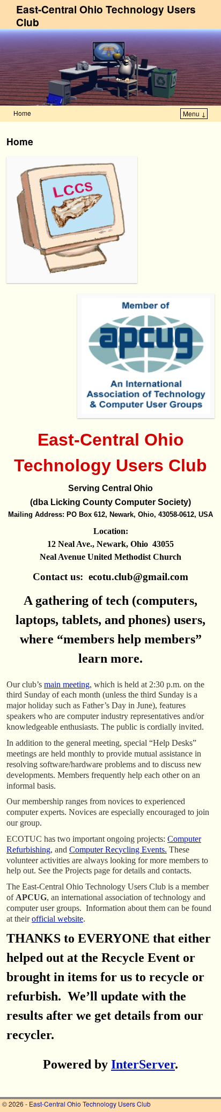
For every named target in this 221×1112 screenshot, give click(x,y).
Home (22, 112)
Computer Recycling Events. (118, 849)
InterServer (143, 1064)
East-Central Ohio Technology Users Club (106, 15)
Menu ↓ (194, 113)
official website (57, 918)
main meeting (67, 684)
